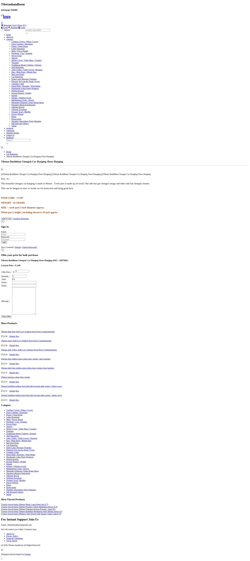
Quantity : (5, 276)
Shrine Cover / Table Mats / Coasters (26, 60)
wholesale (10, 131)
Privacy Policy (12, 536)
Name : (4, 282)
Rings (13, 116)
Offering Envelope (19, 109)
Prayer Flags (16, 56)
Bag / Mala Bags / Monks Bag (23, 72)
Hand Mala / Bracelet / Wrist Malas (25, 86)
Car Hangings (17, 77)
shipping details (12, 133)
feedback (10, 138)
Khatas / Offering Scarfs (21, 98)
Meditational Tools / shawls (22, 100)
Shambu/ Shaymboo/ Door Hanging (26, 121)
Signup (18, 247)
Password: (5, 237)
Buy (17, 336)
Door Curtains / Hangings (22, 44)
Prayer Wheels (17, 114)
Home (8, 152)
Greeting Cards (17, 84)
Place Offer (6, 317)
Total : (4, 279)
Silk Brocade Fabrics (20, 123)
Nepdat (27, 554)
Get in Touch (11, 541)
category (9, 39)
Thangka (15, 63)
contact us (10, 135)
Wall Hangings (17, 67)
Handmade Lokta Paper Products (25, 88)
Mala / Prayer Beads (19, 51)
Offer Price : (6, 272)
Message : (5, 301)
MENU (7, 30)
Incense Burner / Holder (21, 93)
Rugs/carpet (16, 119)
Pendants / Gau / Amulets (21, 53)
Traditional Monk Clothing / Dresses (26, 65)
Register (14, 28)
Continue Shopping (21, 219)
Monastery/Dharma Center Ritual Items (27, 102)
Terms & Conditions (14, 538)
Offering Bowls (17, 107)
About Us (10, 534)
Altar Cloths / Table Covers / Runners (26, 70)
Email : (4, 286)
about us (9, 37)
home (8, 35)
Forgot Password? (29, 247)
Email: (3, 232)
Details (12, 336)
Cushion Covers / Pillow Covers (24, 42)
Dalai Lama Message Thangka (24, 79)
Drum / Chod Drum (19, 46)
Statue (14, 126)
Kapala (14, 95)
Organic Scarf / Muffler (21, 112)
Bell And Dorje (17, 74)
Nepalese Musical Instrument (23, 105)
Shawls (14, 58)
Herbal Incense (17, 91)
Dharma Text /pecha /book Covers (25, 81)
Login (5, 28)
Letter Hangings (18, 49)
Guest (22, 28)
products (9, 128)
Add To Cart (6, 219)
